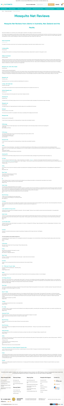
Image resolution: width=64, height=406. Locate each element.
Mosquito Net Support (49, 8)
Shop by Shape (12, 8)
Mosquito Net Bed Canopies (5, 381)
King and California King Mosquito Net (32, 382)
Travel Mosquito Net (4, 383)
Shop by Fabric (28, 8)
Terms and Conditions (43, 390)
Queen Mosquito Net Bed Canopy (32, 384)
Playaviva (31, 159)
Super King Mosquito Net (31, 380)
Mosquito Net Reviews (44, 381)
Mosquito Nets (4, 8)
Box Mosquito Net (16, 380)
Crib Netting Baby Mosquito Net (32, 391)
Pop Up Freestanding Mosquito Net (18, 384)
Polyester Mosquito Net (17, 391)
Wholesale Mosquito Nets (38, 8)
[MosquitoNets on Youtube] (57, 4)
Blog (41, 383)
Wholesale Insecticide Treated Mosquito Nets (6, 388)
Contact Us (59, 8)
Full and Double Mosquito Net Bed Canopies (31, 386)
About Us (41, 385)
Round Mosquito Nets (16, 381)
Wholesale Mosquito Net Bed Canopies (5, 386)
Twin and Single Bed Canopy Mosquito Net (31, 389)
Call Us (59, 381)
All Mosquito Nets (4, 380)
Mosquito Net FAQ (43, 380)
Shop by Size (20, 8)
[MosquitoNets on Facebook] (55, 4)
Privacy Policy (42, 388)
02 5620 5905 (6, 399)
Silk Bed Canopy (15, 393)
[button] (57, 388)
